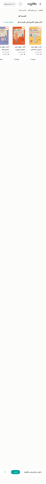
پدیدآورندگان (32, 10)
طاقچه (40, 10)
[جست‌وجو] (20, 4)
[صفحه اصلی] (32, 4)
